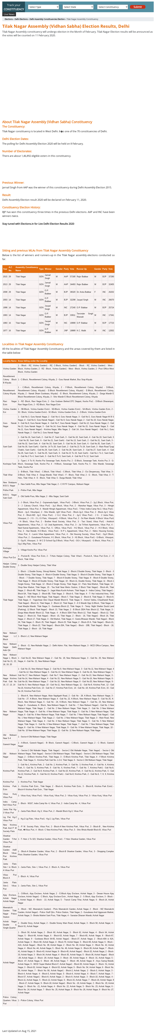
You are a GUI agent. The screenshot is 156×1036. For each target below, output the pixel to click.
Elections (9, 19)
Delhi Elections (21, 19)
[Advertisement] (58, 71)
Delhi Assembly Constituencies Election (47, 19)
